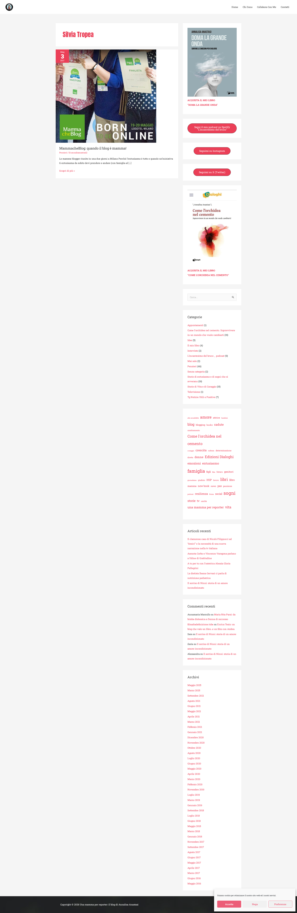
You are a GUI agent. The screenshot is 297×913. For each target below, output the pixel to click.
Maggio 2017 (194, 862)
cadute (219, 424)
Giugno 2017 (194, 857)
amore (206, 417)
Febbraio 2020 (194, 784)
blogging (200, 424)
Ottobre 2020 (194, 747)
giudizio (201, 480)
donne (199, 457)
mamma (191, 486)
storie (191, 501)
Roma (211, 494)
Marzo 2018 (193, 831)
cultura (211, 450)
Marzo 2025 (193, 690)
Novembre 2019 (195, 789)
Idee (189, 340)
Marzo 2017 (193, 873)
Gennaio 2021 (194, 732)
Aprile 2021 (193, 716)
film (213, 472)
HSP (209, 480)
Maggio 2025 (194, 685)
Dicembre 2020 (195, 737)
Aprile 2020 (193, 773)
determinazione (223, 450)
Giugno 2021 (194, 706)
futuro (220, 471)
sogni (229, 493)
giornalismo (192, 480)
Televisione (193, 391)
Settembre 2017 (195, 847)
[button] (212, 128)
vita (228, 507)
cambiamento (193, 430)
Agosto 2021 (193, 700)
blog (190, 424)
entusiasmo (210, 463)
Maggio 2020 (194, 768)
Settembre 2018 (195, 810)
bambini (224, 418)
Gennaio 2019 (194, 805)
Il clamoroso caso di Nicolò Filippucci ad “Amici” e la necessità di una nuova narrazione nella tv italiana (209, 543)
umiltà (204, 501)
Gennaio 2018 (194, 836)
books (210, 424)
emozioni (194, 463)
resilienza (201, 494)
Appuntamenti (195, 325)
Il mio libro (193, 345)
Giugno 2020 (194, 763)
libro (232, 480)
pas (219, 486)
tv (198, 501)
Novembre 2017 (195, 841)
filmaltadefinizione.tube (200, 624)
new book (203, 486)
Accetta (229, 904)
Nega (255, 904)
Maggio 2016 (194, 883)
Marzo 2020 (193, 779)
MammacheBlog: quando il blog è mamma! (92, 148)
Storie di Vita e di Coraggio (201, 386)
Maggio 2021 (194, 711)
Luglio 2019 (193, 794)
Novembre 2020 (196, 742)
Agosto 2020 (194, 753)
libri (224, 479)
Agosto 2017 (193, 852)
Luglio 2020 (193, 758)
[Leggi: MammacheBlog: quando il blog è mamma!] (106, 95)
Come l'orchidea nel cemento (204, 440)
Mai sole (192, 361)
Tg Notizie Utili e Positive (201, 397)
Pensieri (63, 152)
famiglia (196, 471)
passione (227, 486)
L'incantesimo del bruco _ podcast (205, 355)
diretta (190, 457)
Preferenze (280, 904)
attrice (216, 417)
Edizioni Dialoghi (219, 456)
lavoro (216, 480)
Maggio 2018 (194, 826)
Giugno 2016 (194, 878)
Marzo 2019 (193, 800)
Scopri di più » (67, 170)
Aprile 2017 (193, 867)
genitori (228, 471)
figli (208, 471)
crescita (201, 450)
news (213, 486)
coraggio (190, 451)
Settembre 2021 (195, 695)
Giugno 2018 (194, 820)
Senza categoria (196, 371)
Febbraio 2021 (194, 726)
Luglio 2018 (193, 815)
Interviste (192, 350)
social (218, 494)
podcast (190, 494)
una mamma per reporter (205, 507)
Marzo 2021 (193, 721)
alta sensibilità (193, 418)
